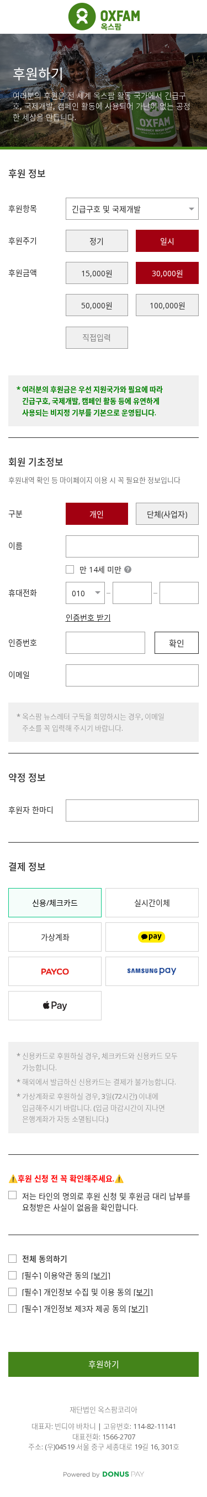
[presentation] (97, 338)
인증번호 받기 (88, 618)
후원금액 (22, 272)
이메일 (19, 674)
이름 (15, 545)
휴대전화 (22, 592)
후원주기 (22, 240)
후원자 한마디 (31, 809)
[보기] (100, 1275)
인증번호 (22, 642)
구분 (15, 513)
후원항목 (22, 208)
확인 (176, 643)
